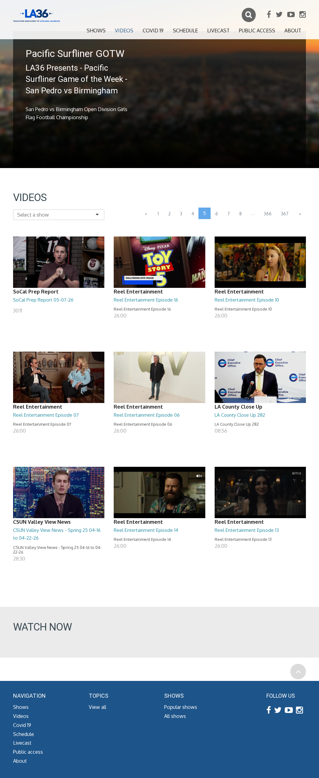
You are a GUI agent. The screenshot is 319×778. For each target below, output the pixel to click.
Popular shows (180, 707)
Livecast (218, 30)
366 (268, 213)
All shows (175, 716)
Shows (96, 30)
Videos (124, 30)
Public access (257, 30)
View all (97, 707)
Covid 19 (153, 30)
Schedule (185, 30)
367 (284, 213)
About (292, 30)
